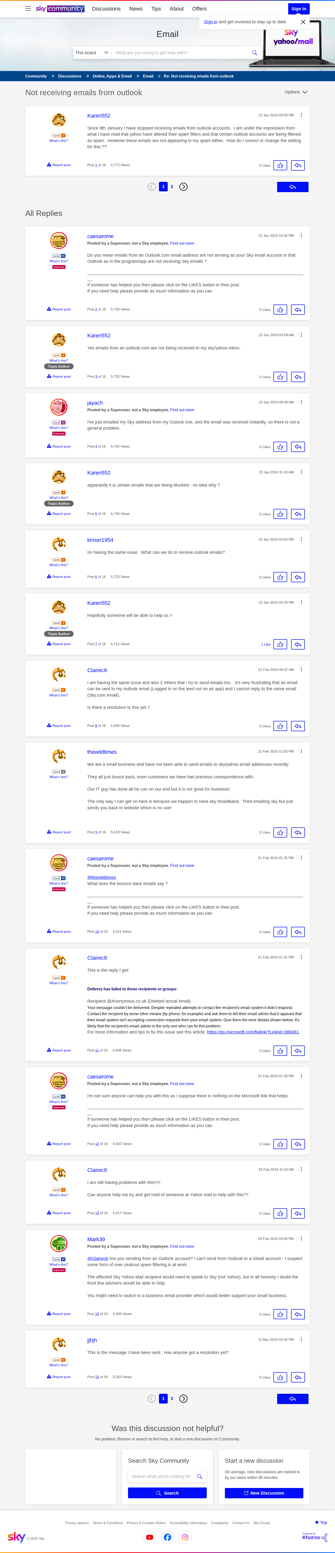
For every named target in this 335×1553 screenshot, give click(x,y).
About (177, 9)
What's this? (58, 141)
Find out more (182, 243)
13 (97, 1213)
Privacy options (77, 1523)
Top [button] (323, 1522)
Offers (199, 9)
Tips (156, 9)
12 (97, 1144)
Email (167, 34)
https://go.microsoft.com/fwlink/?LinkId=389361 (253, 1032)
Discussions (106, 9)
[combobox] (179, 53)
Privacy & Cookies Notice (146, 1523)
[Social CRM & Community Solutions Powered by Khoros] (315, 1537)
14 (97, 1314)
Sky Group (261, 1523)
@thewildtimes (101, 877)
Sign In (299, 8)
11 (97, 1050)
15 (97, 1377)
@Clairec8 (97, 1258)
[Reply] (298, 165)
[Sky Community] (60, 9)
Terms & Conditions (108, 1523)
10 (97, 931)
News (136, 9)
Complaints (219, 1523)
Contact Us (240, 1523)
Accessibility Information (188, 1523)
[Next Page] (183, 187)
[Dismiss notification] (303, 22)
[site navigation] (28, 9)
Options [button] (292, 92)
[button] (301, 114)
